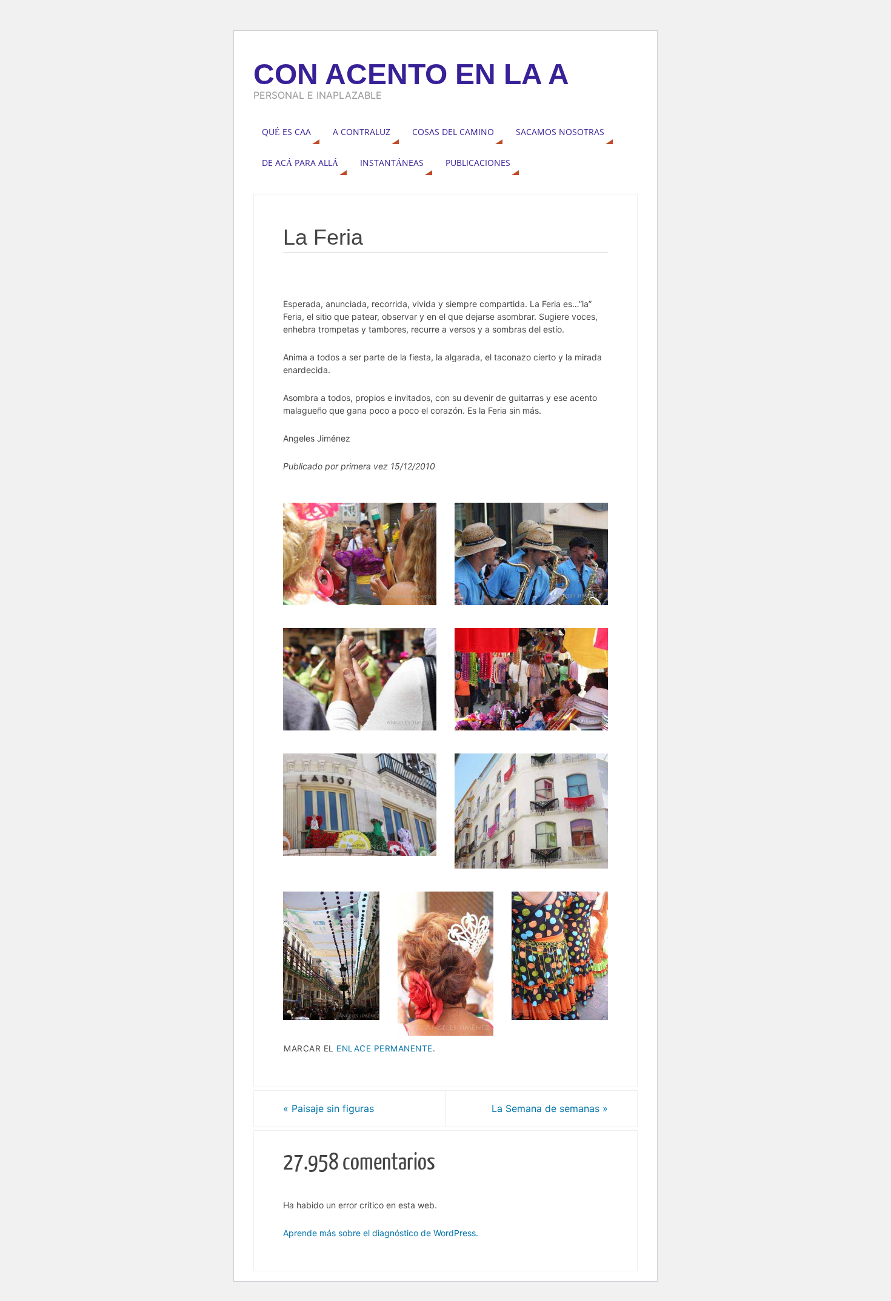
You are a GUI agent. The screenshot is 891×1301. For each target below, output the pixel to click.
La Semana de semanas (550, 1108)
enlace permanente (384, 1048)
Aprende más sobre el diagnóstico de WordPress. (380, 1233)
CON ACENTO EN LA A (411, 74)
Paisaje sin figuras (328, 1108)
